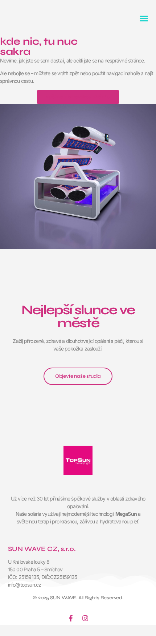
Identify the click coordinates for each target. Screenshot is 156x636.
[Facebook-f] (70, 618)
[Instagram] (85, 618)
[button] (144, 18)
